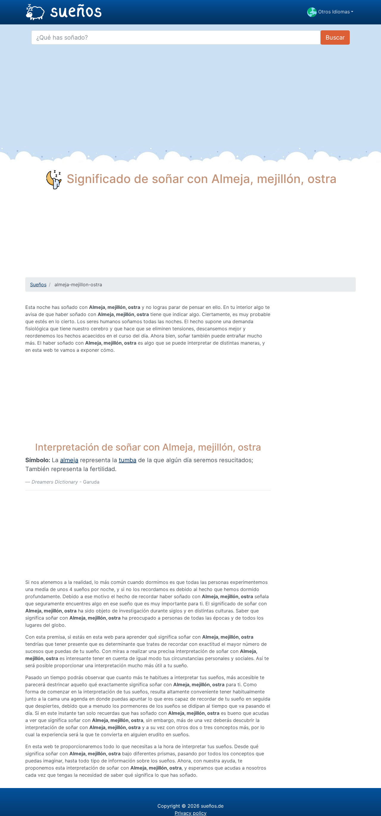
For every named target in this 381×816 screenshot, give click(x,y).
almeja (69, 460)
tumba (127, 460)
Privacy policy (191, 813)
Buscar (335, 37)
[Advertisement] (190, 235)
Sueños (38, 284)
